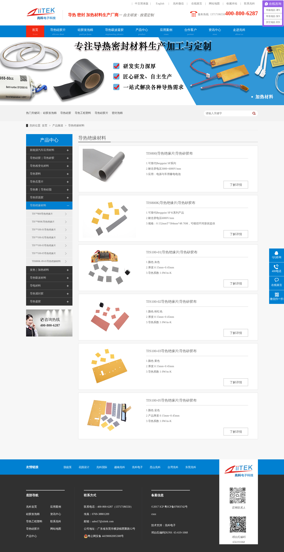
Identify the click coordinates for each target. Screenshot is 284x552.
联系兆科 (249, 3)
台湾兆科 (173, 467)
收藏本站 (231, 3)
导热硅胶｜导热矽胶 (42, 157)
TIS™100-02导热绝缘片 (44, 237)
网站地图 (214, 3)
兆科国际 (101, 467)
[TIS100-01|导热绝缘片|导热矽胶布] (109, 267)
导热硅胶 (65, 113)
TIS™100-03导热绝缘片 (44, 245)
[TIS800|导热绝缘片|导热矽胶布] (109, 168)
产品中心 (142, 31)
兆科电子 (137, 467)
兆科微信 (178, 3)
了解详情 (236, 184)
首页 (35, 31)
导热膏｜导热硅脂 (41, 189)
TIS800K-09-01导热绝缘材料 (46, 261)
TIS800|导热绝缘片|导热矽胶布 (169, 153)
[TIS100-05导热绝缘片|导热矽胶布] (109, 415)
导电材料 (35, 285)
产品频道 (58, 125)
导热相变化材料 (39, 165)
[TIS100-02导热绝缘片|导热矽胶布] (109, 316)
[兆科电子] (41, 20)
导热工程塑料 (83, 113)
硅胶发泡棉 (85, 31)
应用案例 (166, 31)
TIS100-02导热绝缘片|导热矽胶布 (171, 301)
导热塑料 (35, 173)
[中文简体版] (123, 4)
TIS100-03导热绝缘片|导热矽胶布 (171, 351)
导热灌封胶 (36, 293)
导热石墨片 (36, 181)
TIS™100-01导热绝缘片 (44, 229)
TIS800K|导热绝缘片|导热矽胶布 (170, 203)
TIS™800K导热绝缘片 (43, 221)
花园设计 (84, 467)
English (160, 3)
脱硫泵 (68, 467)
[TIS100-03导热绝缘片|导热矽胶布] (109, 366)
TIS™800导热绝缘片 (42, 213)
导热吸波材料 (38, 277)
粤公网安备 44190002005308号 (106, 536)
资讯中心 (215, 31)
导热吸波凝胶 (114, 31)
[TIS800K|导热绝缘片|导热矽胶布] (109, 218)
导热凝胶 (35, 301)
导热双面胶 (36, 197)
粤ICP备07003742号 (176, 506)
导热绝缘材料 (76, 125)
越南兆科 (119, 467)
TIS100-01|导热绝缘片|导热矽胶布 (171, 252)
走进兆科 (239, 31)
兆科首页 (31, 506)
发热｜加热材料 (39, 269)
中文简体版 (141, 3)
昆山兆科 (155, 467)
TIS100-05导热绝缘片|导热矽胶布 (171, 400)
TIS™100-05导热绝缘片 (44, 253)
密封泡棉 (117, 113)
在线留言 (196, 3)
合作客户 (190, 31)
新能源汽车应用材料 (42, 150)
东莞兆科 (190, 467)
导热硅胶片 (58, 31)
